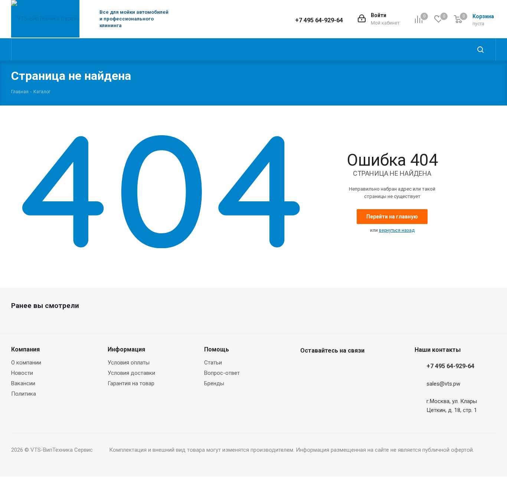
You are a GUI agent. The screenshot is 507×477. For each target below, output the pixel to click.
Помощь (216, 349)
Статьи (213, 362)
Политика (23, 393)
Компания (25, 349)
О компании (26, 362)
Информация (126, 349)
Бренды (214, 383)
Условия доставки (131, 373)
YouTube (344, 368)
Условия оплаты (129, 362)
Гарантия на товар (131, 383)
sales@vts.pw (443, 384)
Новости (22, 373)
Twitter (326, 368)
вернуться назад (397, 230)
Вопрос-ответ (222, 373)
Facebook (307, 368)
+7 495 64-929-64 (319, 20)
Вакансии (23, 383)
